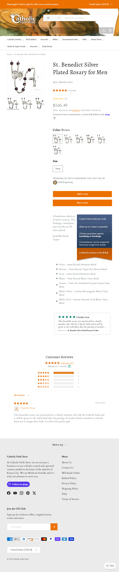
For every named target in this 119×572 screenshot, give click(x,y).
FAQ (64, 494)
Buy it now (82, 202)
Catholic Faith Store (20, 559)
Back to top (58, 444)
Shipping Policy (70, 488)
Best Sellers (31, 39)
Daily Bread (47, 46)
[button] (60, 90)
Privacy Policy (69, 483)
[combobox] (77, 18)
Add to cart (82, 193)
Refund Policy (69, 478)
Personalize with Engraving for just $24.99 (79, 178)
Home (9, 54)
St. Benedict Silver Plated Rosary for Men (29, 54)
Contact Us (67, 467)
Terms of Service (70, 499)
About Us (67, 462)
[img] (21, 403)
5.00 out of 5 (67, 363)
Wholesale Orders (71, 473)
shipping (76, 110)
